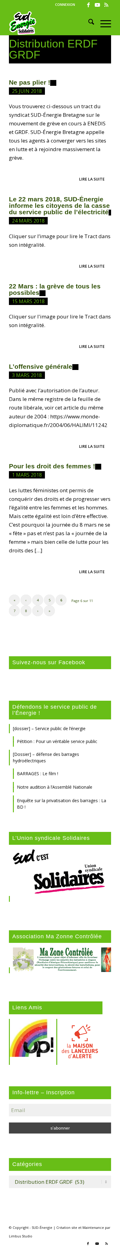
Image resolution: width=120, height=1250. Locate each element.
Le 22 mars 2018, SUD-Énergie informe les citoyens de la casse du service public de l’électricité (59, 205)
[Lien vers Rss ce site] (106, 5)
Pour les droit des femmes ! (52, 466)
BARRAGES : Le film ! (37, 773)
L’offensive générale (40, 366)
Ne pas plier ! (29, 82)
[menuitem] (65, 4)
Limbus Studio (20, 1236)
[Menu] (102, 23)
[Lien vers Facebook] (88, 5)
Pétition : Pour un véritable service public (57, 741)
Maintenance (93, 1227)
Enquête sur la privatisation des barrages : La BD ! (61, 804)
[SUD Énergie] (49, 23)
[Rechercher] (88, 23)
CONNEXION (65, 4)
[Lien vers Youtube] (97, 5)
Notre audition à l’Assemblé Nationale (54, 787)
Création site (66, 1227)
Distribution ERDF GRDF (53, 49)
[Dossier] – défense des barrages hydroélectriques (46, 757)
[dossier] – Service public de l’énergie (49, 728)
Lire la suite (92, 179)
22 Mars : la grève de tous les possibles (55, 289)
